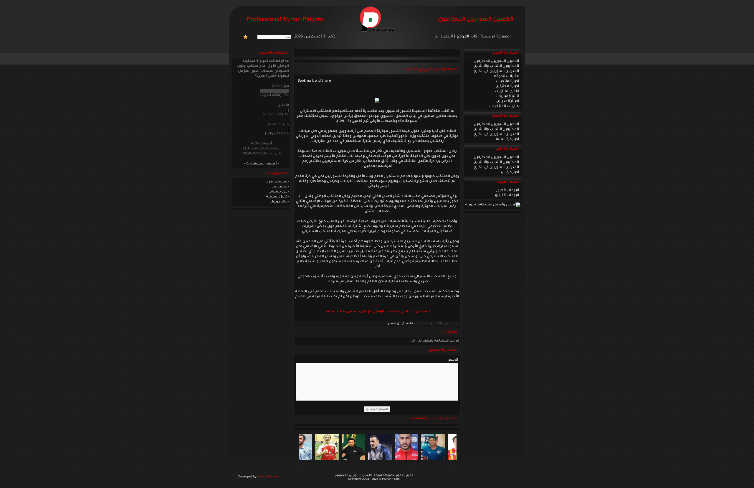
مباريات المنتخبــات (504, 106)
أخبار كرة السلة (507, 139)
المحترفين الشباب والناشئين (496, 66)
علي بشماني (277, 192)
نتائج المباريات (507, 96)
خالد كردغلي (278, 202)
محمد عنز (279, 187)
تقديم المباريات (507, 91)
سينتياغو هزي (276, 182)
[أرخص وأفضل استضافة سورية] (492, 205)
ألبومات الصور (507, 190)
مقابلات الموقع (506, 76)
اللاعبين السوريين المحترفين (496, 61)
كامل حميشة (276, 197)
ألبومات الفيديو (507, 195)
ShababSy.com (269, 477)
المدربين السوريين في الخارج (496, 71)
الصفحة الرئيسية (496, 37)
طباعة (410, 323)
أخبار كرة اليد (509, 172)
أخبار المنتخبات (507, 81)
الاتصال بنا (443, 37)
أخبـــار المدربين (507, 101)
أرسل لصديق (395, 323)
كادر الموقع (467, 37)
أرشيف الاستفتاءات (261, 164)
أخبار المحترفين (507, 86)
